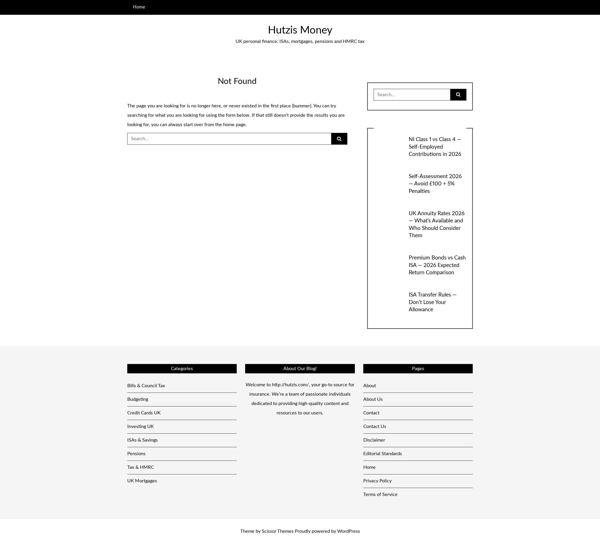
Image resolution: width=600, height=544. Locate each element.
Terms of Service (380, 494)
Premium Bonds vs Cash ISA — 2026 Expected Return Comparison (437, 265)
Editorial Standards (382, 453)
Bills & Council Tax (146, 385)
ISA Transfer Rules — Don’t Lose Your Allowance (433, 302)
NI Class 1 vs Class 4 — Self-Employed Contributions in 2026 (435, 147)
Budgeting (137, 399)
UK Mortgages (142, 481)
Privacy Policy (377, 481)
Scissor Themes (278, 531)
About (369, 385)
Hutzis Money (300, 30)
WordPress (348, 531)
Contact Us (374, 426)
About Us (373, 399)
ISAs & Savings (142, 440)
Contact (371, 413)
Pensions (136, 453)
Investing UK (140, 426)
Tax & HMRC (140, 467)
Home (139, 7)
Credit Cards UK (144, 413)
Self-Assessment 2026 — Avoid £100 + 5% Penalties (435, 184)
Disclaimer (374, 440)
